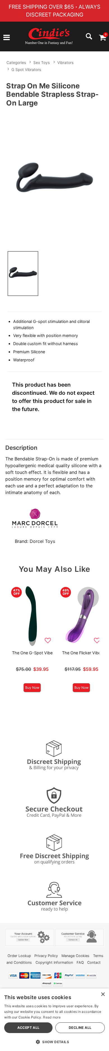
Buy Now (32, 687)
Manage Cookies (75, 956)
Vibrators (65, 62)
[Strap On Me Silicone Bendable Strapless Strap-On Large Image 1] (54, 178)
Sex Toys (41, 62)
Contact (94, 962)
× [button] (103, 994)
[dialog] (54, 1019)
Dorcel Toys (42, 541)
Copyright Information (54, 962)
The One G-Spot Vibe (32, 652)
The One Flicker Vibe (81, 652)
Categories (16, 62)
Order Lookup (19, 956)
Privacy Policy (46, 956)
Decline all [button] (80, 1027)
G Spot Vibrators (26, 69)
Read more (52, 1017)
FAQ (80, 962)
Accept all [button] (28, 1027)
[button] (6, 38)
